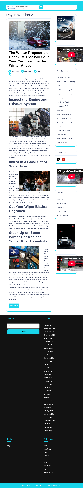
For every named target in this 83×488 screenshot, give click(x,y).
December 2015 (49, 430)
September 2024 (49, 335)
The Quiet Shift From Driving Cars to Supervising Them (66, 82)
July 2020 (47, 364)
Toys (45, 469)
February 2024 (48, 341)
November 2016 (49, 414)
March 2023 (48, 345)
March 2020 (48, 371)
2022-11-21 (15, 71)
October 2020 (48, 361)
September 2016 (49, 420)
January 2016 (48, 427)
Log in (9, 446)
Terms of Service (62, 215)
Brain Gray (28, 71)
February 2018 (48, 401)
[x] (58, 159)
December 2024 (49, 332)
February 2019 (48, 381)
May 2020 (47, 368)
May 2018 (47, 394)
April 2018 (47, 397)
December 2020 (49, 358)
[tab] (41, 7)
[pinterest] (63, 159)
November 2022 (49, 348)
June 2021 (47, 355)
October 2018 (48, 384)
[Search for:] (23, 326)
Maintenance (48, 459)
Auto (45, 446)
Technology (47, 465)
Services (47, 462)
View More (12, 305)
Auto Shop (47, 449)
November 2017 (49, 404)
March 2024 (48, 338)
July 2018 (47, 388)
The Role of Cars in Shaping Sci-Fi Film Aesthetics (63, 106)
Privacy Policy (61, 211)
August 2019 (48, 378)
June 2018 (47, 391)
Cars (45, 452)
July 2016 (47, 424)
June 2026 (47, 325)
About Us (60, 199)
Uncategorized (48, 472)
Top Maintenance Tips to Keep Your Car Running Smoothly (65, 94)
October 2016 (48, 417)
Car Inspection (61, 203)
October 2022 (48, 351)
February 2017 (48, 407)
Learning (46, 455)
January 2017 (48, 411)
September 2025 (49, 328)
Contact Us (60, 207)
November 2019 (49, 374)
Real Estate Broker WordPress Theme (35, 485)
